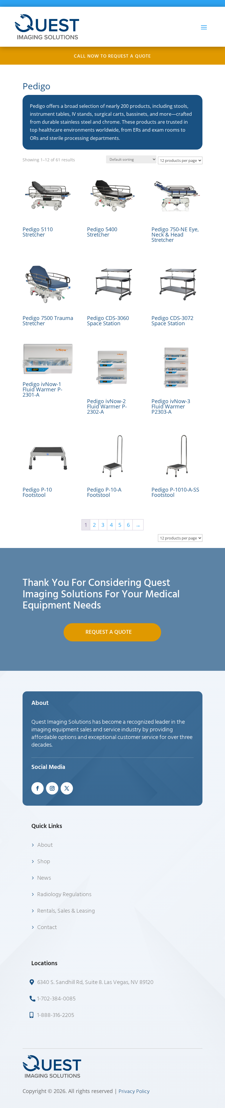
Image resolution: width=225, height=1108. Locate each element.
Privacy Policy (134, 1091)
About (45, 845)
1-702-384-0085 (56, 998)
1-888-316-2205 (55, 1015)
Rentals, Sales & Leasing (66, 911)
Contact (47, 927)
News (44, 878)
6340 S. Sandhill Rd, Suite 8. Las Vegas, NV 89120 (95, 982)
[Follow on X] (67, 788)
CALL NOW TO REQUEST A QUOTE (112, 56)
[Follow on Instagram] (52, 788)
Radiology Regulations (64, 894)
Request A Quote (109, 632)
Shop (43, 861)
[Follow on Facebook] (37, 788)
